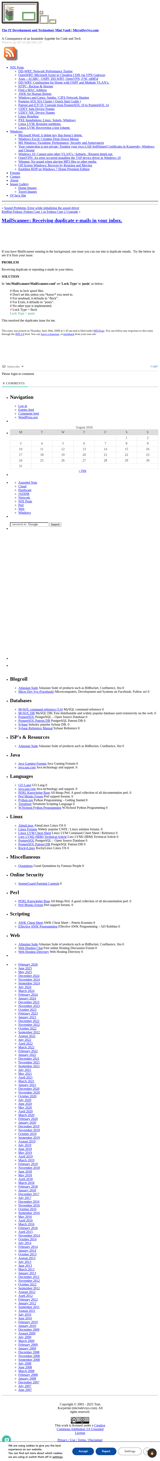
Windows (16, 131)
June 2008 (25, 1367)
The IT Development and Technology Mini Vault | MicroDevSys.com (50, 30)
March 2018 (26, 1183)
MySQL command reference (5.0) (40, 709)
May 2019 (25, 1152)
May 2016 (25, 1216)
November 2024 (29, 979)
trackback (68, 334)
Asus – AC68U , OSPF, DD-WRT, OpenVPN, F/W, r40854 (58, 79)
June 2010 (25, 1318)
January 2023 (27, 1017)
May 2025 (25, 972)
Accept (83, 1451)
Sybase (23, 724)
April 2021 (25, 1077)
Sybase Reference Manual (35, 728)
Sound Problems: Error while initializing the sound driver (41, 208)
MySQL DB (26, 713)
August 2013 (26, 1258)
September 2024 (29, 983)
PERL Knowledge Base (34, 792)
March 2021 (26, 1081)
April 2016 (25, 1220)
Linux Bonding (28, 116)
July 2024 (24, 987)
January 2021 (27, 1085)
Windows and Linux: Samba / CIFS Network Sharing (53, 97)
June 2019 (25, 1149)
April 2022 (25, 1043)
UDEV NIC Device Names (36, 112)
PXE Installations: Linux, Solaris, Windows (47, 120)
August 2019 (26, 1141)
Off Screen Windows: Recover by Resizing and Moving (55, 165)
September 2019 (29, 1137)
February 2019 (28, 1164)
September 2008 (29, 1359)
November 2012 (29, 1280)
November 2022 (29, 1024)
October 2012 (27, 1284)
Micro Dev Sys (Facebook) (36, 691)
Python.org (25, 800)
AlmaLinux (26, 825)
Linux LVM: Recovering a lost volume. (44, 127)
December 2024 (28, 976)
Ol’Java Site (18, 195)
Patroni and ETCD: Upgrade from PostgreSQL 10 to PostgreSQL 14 (63, 105)
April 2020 (25, 1111)
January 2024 (27, 998)
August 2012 (26, 1292)
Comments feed (28, 413)
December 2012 (28, 1277)
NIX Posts (17, 67)
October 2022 (27, 1028)
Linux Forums (27, 829)
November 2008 (29, 1356)
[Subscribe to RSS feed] (11, 61)
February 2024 (28, 994)
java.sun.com (27, 767)
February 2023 (28, 1013)
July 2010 (24, 1314)
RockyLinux (26, 848)
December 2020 (28, 1088)
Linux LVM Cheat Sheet (34, 833)
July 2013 (24, 1262)
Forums (15, 173)
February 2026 (28, 964)
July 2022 (24, 1040)
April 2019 (25, 1156)
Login (154, 366)
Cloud (22, 486)
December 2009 (28, 1329)
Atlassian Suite (28, 688)
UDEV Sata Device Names (36, 109)
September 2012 (29, 1288)
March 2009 (26, 1341)
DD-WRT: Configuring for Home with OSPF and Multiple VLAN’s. (63, 82)
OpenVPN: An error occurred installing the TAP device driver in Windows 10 (69, 158)
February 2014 (28, 1247)
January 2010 (27, 1326)
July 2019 (24, 1145)
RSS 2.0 (19, 334)
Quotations (25, 866)
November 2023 (29, 1006)
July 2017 (24, 1198)
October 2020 (27, 1096)
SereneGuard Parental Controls (38, 883)
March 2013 (26, 1269)
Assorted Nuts (27, 482)
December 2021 (28, 1058)
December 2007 (28, 1382)
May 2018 (25, 1175)
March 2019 (26, 1160)
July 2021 (24, 1070)
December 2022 (28, 1021)
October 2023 (27, 1009)
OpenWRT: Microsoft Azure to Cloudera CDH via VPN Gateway (61, 75)
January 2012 (27, 1303)
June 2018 (25, 1171)
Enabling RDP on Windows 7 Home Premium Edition (54, 169)
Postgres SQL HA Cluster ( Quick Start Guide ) (49, 101)
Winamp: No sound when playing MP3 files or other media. (57, 161)
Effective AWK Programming (38, 926)
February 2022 (28, 1051)
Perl (21, 505)
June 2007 (25, 1390)
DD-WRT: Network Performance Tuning (45, 71)
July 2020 (24, 1100)
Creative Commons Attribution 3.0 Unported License (81, 1429)
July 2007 (24, 1386)
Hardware (24, 490)
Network (24, 497)
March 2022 (26, 1047)
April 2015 (25, 1231)
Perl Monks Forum (30, 796)
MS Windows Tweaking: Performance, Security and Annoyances (61, 142)
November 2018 (29, 1168)
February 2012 (28, 1299)
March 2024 (26, 991)
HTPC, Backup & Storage (35, 86)
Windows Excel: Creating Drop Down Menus (48, 139)
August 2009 (26, 1333)
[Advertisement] (77, 237)
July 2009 (24, 1337)
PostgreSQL (26, 717)
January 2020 (27, 1122)
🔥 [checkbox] (152, 1453)
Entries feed (26, 410)
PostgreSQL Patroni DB (34, 720)
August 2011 (26, 1311)
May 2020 (25, 1107)
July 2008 (24, 1363)
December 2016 (28, 1201)
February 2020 (28, 1119)
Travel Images (27, 191)
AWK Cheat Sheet (30, 922)
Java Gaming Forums (32, 763)
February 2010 (28, 1322)
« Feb (82, 471)
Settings (129, 1451)
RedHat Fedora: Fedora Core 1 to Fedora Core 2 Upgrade (40, 211)
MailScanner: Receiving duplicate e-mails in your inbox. (62, 220)
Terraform (24, 804)
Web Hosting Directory (33, 952)
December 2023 (28, 1002)
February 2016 (28, 1228)
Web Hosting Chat (30, 948)
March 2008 (26, 1371)
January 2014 (27, 1250)
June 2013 (25, 1265)
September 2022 (29, 1032)
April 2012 (25, 1295)
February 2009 (28, 1344)
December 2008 (28, 1352)
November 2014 (29, 1235)
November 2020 (29, 1092)
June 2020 (25, 1104)
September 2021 (29, 1066)
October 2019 (27, 1134)
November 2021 (29, 1062)
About (14, 180)
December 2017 (28, 1194)
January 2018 (27, 1190)
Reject (106, 1451)
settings (57, 1457)
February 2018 (28, 1186)
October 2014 (27, 1239)
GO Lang (24, 785)
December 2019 (28, 1126)
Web (21, 509)
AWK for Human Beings (34, 94)
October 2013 (27, 1254)
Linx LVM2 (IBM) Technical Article (42, 837)
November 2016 (29, 1205)
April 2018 (25, 1179)
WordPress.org (28, 417)
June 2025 (25, 968)
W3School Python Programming (39, 807)
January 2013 (27, 1273)
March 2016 (26, 1224)
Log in (22, 406)
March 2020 (26, 1115)
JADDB (23, 494)
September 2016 (29, 1213)
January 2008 (27, 1378)
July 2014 (24, 1243)
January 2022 (27, 1055)
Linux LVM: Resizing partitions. (39, 124)
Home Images (27, 188)
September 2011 (29, 1307)
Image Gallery (19, 184)
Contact (15, 176)
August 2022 (26, 1036)
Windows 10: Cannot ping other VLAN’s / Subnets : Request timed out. (65, 154)
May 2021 (25, 1073)
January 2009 (27, 1348)
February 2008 (28, 1375)
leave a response (50, 334)
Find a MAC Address (32, 90)
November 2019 (29, 1130)
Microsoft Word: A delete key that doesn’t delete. (50, 135)
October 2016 (27, 1209)
